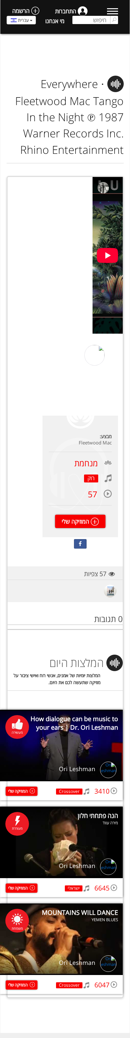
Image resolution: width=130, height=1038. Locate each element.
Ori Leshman (77, 769)
